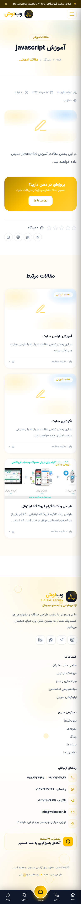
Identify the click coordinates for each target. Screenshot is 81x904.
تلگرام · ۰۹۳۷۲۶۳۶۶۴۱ (52, 800)
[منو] (72, 14)
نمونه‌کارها (70, 720)
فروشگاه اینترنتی (66, 673)
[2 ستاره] (55, 228)
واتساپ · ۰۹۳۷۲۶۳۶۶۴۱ (51, 789)
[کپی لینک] (8, 237)
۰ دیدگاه (33, 228)
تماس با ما (40, 200)
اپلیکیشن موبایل (66, 697)
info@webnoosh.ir (54, 812)
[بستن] (6, 4)
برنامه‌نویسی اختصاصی (63, 689)
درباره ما (72, 744)
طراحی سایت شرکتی (64, 665)
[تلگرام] (38, 237)
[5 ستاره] (74, 228)
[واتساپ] (28, 237)
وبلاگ (47, 60)
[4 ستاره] (68, 228)
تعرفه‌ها (72, 729)
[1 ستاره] (49, 228)
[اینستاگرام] (18, 237)
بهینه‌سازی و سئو (66, 681)
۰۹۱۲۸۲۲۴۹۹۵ (35, 778)
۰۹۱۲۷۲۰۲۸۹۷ (57, 778)
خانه (59, 60)
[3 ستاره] (61, 228)
